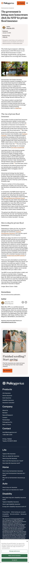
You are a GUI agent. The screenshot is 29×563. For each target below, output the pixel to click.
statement (18, 108)
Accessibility (5, 514)
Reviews (4, 413)
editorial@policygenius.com (8, 322)
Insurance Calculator (8, 403)
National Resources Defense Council (14, 198)
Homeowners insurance (7, 8)
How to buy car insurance (9, 487)
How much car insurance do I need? (12, 490)
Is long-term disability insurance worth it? (14, 507)
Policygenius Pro (7, 422)
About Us (5, 411)
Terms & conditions (14, 514)
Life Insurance (6, 393)
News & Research (7, 415)
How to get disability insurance (11, 504)
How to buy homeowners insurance (12, 471)
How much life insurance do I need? (12, 461)
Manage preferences (14, 551)
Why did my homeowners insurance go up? (13, 479)
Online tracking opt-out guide (18, 512)
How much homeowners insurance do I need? (13, 474)
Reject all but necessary (14, 556)
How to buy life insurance (9, 459)
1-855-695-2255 (7, 435)
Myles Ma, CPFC (11, 28)
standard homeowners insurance (11, 232)
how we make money (17, 43)
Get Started (6, 370)
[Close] (27, 541)
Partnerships (6, 420)
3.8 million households (17, 147)
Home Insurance (7, 396)
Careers (4, 418)
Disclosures (23, 514)
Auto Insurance (6, 398)
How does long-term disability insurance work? (14, 499)
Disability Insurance (8, 400)
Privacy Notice (6, 512)
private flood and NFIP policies (16, 255)
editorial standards (6, 43)
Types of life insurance (8, 454)
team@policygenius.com (9, 432)
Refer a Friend (6, 425)
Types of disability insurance (10, 502)
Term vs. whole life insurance (10, 456)
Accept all (14, 560)
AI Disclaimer (5, 516)
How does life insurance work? (11, 463)
